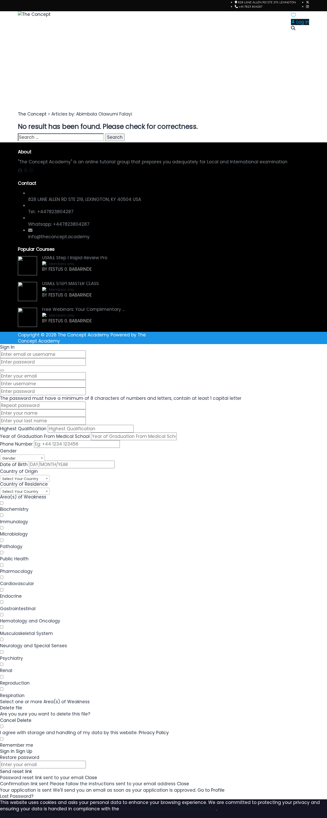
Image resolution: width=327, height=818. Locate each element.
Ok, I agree (11, 815)
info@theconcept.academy (59, 237)
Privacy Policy (154, 733)
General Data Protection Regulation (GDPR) (168, 809)
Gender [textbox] (9, 458)
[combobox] (22, 458)
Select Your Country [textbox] (20, 478)
